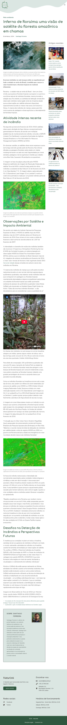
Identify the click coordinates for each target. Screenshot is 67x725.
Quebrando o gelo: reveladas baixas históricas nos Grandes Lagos (23, 604)
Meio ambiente (8, 17)
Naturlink (35, 718)
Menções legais (29, 722)
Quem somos (10, 688)
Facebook (9, 702)
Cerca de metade (9, 263)
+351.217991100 (43, 684)
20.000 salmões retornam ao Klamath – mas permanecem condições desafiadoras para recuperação (56, 187)
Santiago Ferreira (21, 36)
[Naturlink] (5, 5)
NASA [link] (35, 127)
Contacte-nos (38, 722)
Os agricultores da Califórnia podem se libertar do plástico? (54, 163)
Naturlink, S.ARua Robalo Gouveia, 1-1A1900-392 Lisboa (46, 688)
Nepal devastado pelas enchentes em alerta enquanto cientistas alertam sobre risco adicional (55, 115)
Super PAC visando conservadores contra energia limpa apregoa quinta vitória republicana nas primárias (56, 65)
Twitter (9, 705)
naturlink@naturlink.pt (45, 681)
